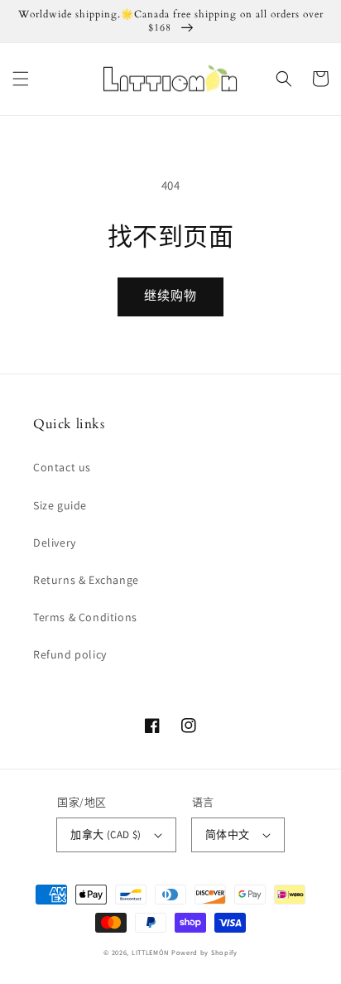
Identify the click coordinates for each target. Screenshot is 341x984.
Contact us (62, 467)
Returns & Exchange (86, 579)
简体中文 (227, 834)
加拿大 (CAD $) (105, 834)
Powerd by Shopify (204, 952)
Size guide (60, 505)
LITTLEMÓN (150, 952)
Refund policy (70, 654)
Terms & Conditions (85, 617)
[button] (20, 78)
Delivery (54, 542)
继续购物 (170, 295)
